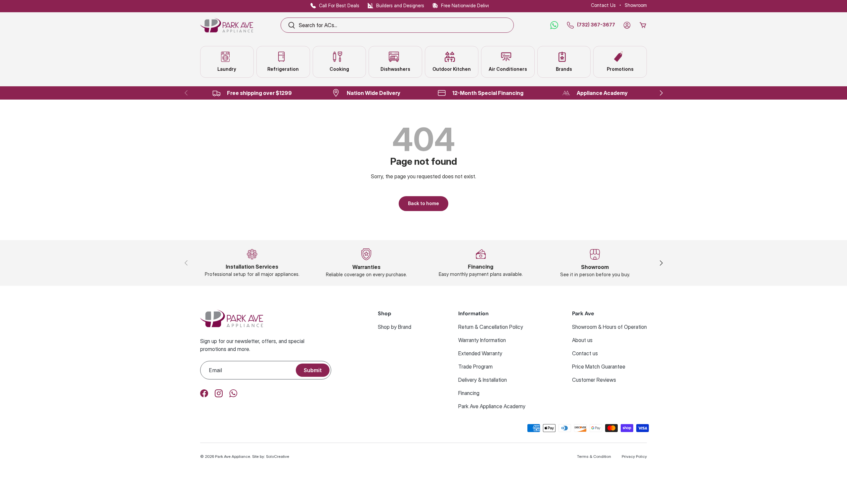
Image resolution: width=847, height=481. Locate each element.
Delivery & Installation (482, 379)
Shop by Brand (394, 327)
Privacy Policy (634, 456)
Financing (468, 393)
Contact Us (603, 5)
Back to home (423, 203)
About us (582, 340)
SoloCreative (277, 456)
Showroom (636, 5)
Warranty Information (482, 340)
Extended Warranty (480, 353)
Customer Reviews (594, 379)
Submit (313, 370)
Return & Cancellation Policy (490, 327)
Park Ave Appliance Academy (491, 406)
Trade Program (475, 366)
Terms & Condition (594, 456)
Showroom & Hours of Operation (609, 327)
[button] (643, 25)
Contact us (585, 353)
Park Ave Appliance (232, 456)
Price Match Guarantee (598, 366)
